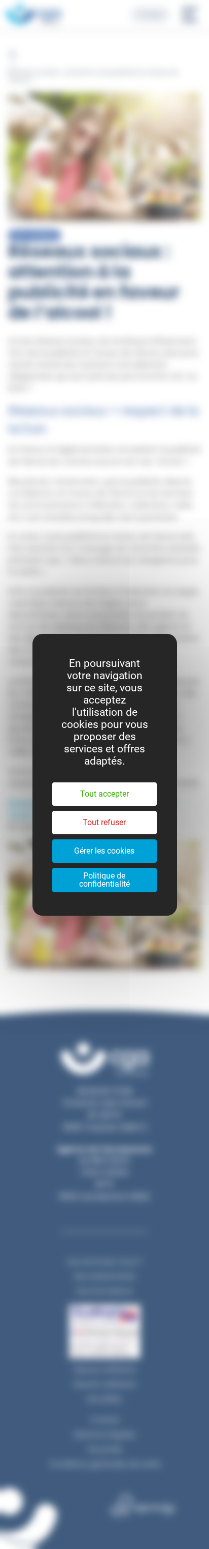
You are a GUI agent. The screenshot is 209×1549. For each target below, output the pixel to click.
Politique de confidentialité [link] (104, 880)
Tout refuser (104, 822)
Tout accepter (104, 794)
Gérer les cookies (104, 851)
